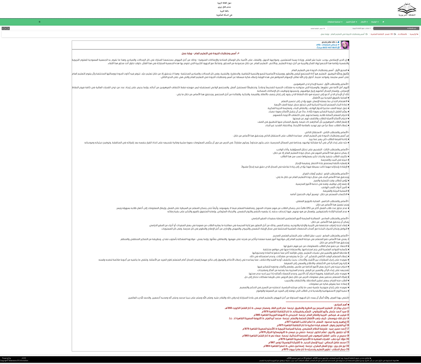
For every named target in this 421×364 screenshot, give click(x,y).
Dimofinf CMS (16, 358)
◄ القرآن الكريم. (351, 22)
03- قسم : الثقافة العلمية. (381, 34)
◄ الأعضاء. (364, 22)
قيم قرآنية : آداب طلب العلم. (317, 28)
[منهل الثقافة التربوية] (316, 9)
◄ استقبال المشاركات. (335, 22)
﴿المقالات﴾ (402, 34)
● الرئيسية (414, 34)
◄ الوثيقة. (375, 22)
